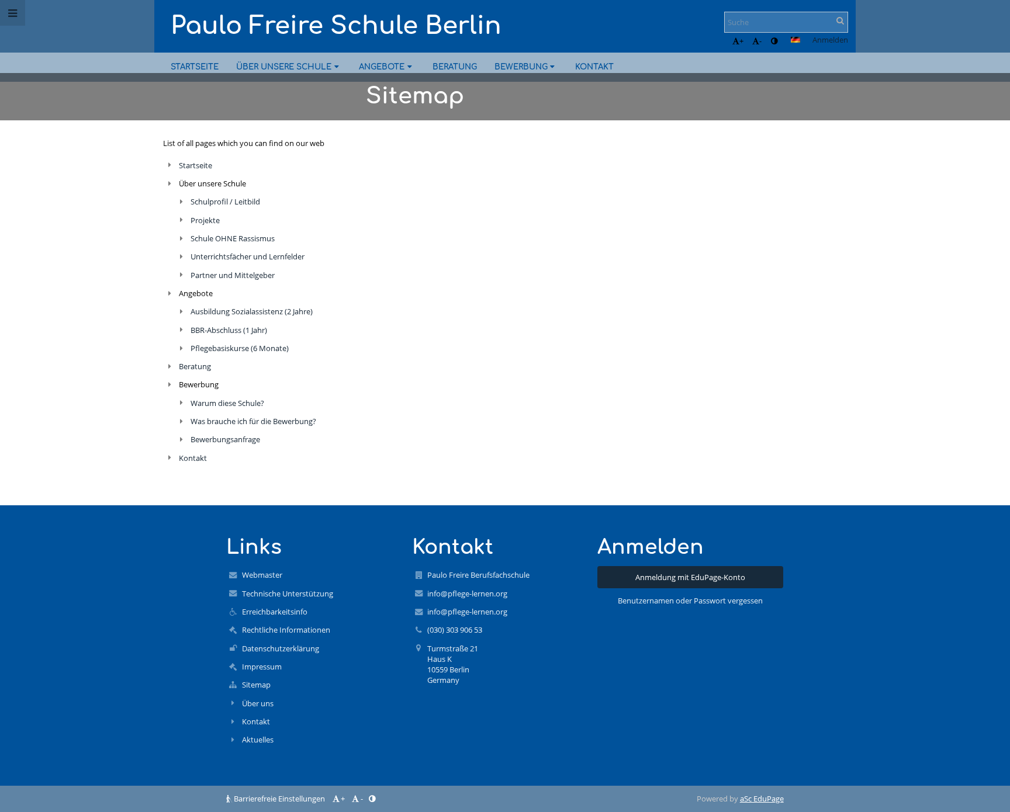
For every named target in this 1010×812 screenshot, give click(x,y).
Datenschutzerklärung (280, 648)
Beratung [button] (455, 67)
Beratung (195, 366)
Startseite (195, 165)
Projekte (205, 220)
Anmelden (830, 39)
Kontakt (193, 458)
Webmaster (262, 575)
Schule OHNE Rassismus (233, 238)
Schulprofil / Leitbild (225, 201)
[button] (774, 41)
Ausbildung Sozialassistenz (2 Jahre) (252, 311)
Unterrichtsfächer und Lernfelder (248, 256)
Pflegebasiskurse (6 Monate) (240, 348)
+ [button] (741, 41)
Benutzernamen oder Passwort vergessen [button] (690, 600)
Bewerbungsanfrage (225, 439)
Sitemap (256, 684)
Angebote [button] (381, 67)
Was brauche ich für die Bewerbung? (253, 421)
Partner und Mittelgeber (233, 275)
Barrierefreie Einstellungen (279, 798)
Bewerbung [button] (521, 67)
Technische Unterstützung (287, 593)
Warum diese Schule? (227, 403)
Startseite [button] (195, 67)
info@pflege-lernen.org (467, 593)
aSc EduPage (762, 798)
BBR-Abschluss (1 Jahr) (229, 330)
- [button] (760, 41)
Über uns (258, 703)
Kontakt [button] (594, 67)
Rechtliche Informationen (286, 629)
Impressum (262, 666)
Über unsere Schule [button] (283, 67)
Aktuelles (258, 739)
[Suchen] (840, 20)
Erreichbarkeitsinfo (274, 611)
